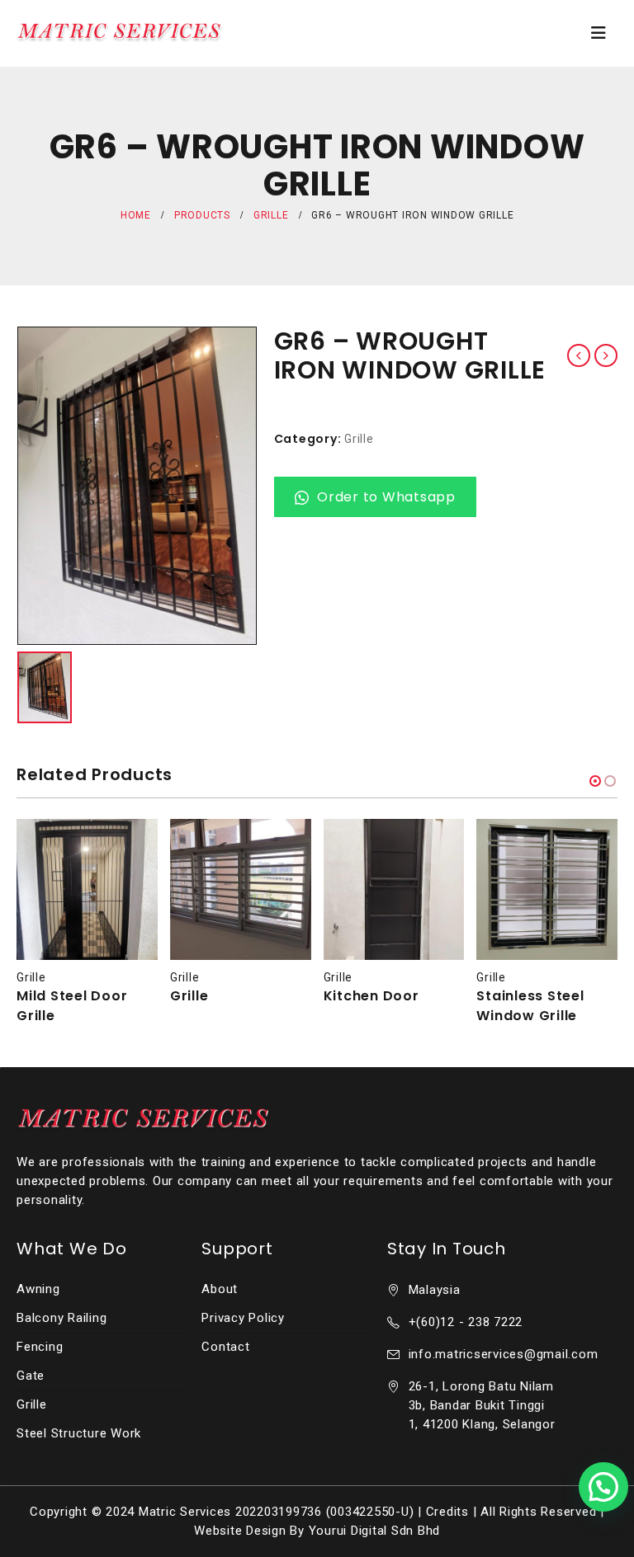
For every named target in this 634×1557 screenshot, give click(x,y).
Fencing (40, 1346)
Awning (38, 1289)
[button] (595, 781)
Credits (447, 1511)
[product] (87, 889)
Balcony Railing (61, 1317)
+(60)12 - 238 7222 (466, 1322)
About (219, 1289)
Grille (359, 438)
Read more (130, 846)
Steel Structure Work (79, 1433)
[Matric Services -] (120, 32)
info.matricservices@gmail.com (504, 1354)
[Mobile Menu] (598, 33)
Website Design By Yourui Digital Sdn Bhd (317, 1530)
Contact (225, 1346)
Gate (31, 1375)
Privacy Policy (243, 1317)
